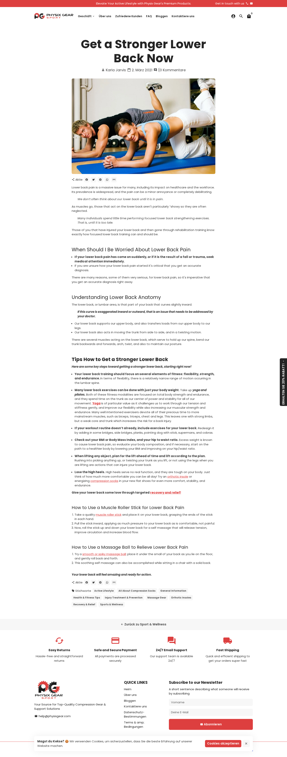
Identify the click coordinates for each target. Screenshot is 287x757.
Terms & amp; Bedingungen (134, 724)
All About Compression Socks (137, 590)
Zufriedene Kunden (128, 16)
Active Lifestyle (104, 590)
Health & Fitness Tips (86, 597)
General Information (173, 590)
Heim (127, 689)
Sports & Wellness (111, 604)
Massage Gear (156, 597)
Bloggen (162, 16)
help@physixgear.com (53, 716)
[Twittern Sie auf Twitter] (93, 179)
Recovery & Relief (84, 604)
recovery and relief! (165, 492)
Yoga (96, 403)
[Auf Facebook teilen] (86, 179)
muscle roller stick (108, 515)
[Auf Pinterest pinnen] (100, 179)
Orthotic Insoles (181, 597)
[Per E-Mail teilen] (114, 179)
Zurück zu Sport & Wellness (143, 624)
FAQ (149, 16)
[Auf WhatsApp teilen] (107, 179)
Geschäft (86, 16)
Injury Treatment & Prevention (124, 597)
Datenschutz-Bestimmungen (135, 714)
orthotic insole (177, 476)
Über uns (105, 16)
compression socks (104, 481)
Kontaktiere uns (183, 16)
